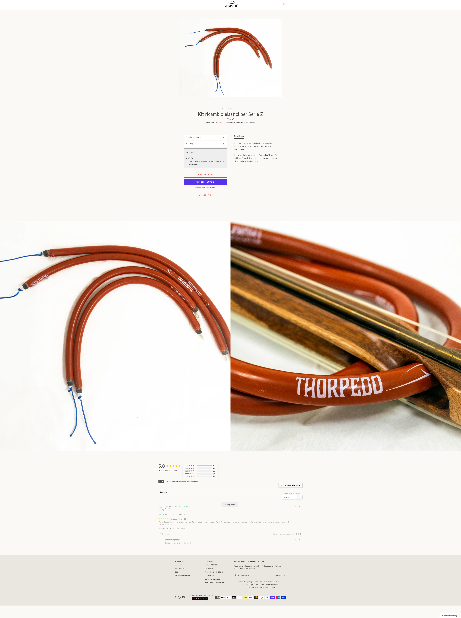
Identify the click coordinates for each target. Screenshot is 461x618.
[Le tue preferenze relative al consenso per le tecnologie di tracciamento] (449, 615)
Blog (177, 572)
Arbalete (179, 565)
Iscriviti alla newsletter (249, 561)
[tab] (239, 137)
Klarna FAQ (210, 575)
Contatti (209, 561)
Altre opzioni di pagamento (205, 187)
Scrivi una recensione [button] (292, 485)
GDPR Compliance (212, 579)
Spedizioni (209, 568)
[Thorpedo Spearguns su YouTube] (183, 597)
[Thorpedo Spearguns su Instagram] (179, 597)
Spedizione (222, 122)
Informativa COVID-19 (214, 583)
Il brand (179, 561)
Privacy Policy (211, 565)
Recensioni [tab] (164, 492)
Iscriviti (279, 575)
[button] (297, 534)
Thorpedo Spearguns (206, 595)
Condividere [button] (165, 534)
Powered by (293, 493)
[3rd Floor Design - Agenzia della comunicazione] (200, 599)
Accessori (180, 568)
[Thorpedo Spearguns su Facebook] (175, 597)
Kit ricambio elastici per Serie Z (169, 528)
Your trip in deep (182, 575)
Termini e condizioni (214, 572)
